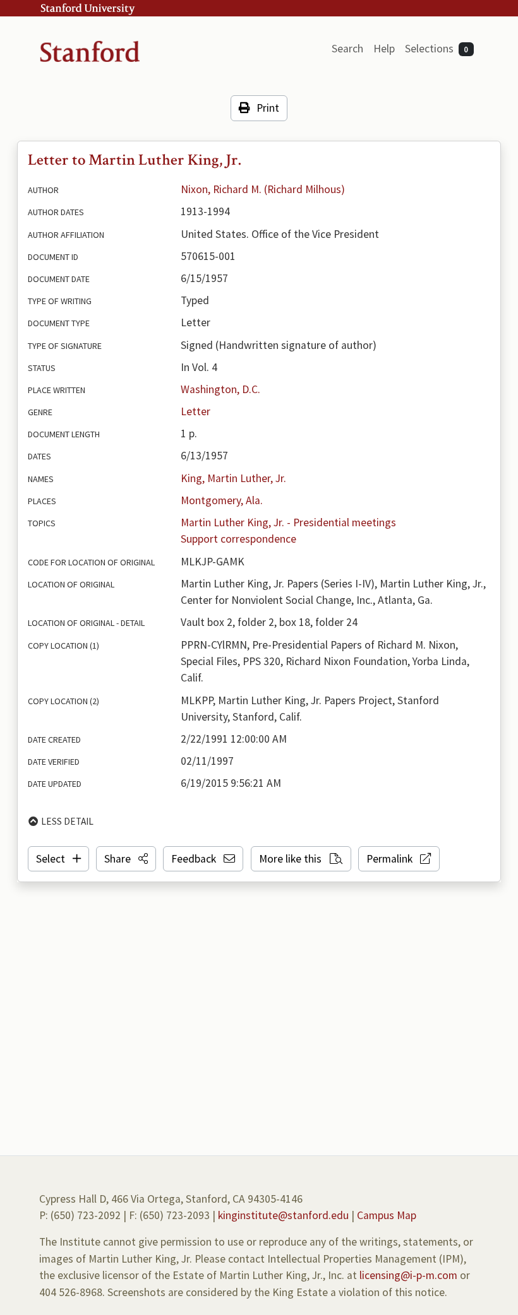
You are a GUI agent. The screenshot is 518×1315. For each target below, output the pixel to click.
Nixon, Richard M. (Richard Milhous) (263, 189)
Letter (195, 411)
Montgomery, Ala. (222, 500)
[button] (126, 858)
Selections (437, 49)
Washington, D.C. (220, 389)
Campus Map (386, 1215)
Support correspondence (238, 539)
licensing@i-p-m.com (408, 1275)
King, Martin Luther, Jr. (233, 478)
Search (347, 49)
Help (384, 49)
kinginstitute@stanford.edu (283, 1215)
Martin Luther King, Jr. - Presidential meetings (288, 522)
